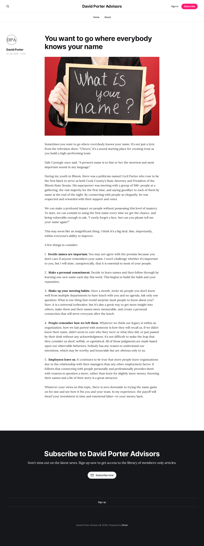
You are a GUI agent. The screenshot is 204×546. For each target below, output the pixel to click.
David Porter (14, 49)
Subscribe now (104, 475)
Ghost (125, 525)
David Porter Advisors (102, 6)
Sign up (102, 502)
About (107, 17)
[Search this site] (7, 6)
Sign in (174, 6)
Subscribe (189, 6)
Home (96, 17)
